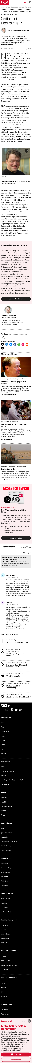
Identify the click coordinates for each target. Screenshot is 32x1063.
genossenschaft (6, 833)
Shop (3, 992)
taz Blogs (4, 956)
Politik (3, 723)
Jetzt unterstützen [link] (16, 299)
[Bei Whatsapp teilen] (18, 344)
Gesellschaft (5, 731)
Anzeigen (4, 996)
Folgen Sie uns (5, 710)
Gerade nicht (22, 1021)
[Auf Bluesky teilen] (10, 344)
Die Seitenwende (6, 806)
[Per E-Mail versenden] (2, 344)
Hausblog (4, 802)
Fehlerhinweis (23, 334)
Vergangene (5, 938)
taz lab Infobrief (6, 912)
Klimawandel (5, 784)
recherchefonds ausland (9, 841)
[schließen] (29, 1021)
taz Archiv (4, 969)
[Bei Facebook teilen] (14, 344)
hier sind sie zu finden (10, 565)
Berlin (3, 745)
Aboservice (5, 1014)
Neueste (23, 547)
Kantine (3, 987)
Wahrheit (4, 753)
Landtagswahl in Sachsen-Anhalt (12, 780)
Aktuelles (4, 797)
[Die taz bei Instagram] (20, 710)
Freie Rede (4, 881)
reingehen (4, 885)
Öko (2, 727)
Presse (3, 815)
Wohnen (3, 775)
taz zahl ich (4, 837)
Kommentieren (13, 334)
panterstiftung (6, 846)
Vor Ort (3, 929)
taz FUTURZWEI (6, 961)
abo (2, 828)
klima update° (5, 872)
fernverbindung (6, 868)
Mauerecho (5, 877)
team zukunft (5, 899)
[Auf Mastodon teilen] (6, 344)
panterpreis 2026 (6, 850)
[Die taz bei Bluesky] (16, 710)
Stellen (3, 811)
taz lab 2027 (5, 943)
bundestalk (4, 863)
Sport (3, 740)
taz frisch (4, 903)
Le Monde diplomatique (9, 965)
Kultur (3, 736)
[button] (29, 2)
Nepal (3, 767)
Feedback (4, 1010)
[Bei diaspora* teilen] (23, 344)
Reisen (3, 983)
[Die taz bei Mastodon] (12, 710)
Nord (2, 749)
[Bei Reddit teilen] (27, 344)
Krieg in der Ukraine (7, 771)
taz (5, 705)
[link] (3, 7)
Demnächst (5, 925)
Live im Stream (6, 934)
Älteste (29, 547)
